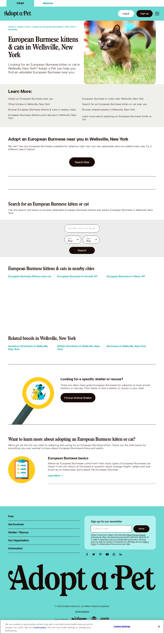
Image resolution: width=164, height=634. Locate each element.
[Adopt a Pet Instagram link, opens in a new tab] (114, 554)
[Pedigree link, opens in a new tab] (93, 618)
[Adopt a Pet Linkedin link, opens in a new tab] (120, 554)
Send (141, 528)
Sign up (144, 13)
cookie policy (39, 627)
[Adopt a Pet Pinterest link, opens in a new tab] (101, 554)
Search (82, 250)
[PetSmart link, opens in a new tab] (79, 619)
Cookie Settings (82, 611)
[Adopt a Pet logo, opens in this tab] (82, 583)
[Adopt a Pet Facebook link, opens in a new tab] (87, 554)
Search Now (82, 162)
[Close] (158, 626)
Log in (126, 13)
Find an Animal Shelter (78, 397)
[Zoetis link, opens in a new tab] (104, 618)
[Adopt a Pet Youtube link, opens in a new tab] (108, 554)
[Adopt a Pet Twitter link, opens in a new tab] (94, 554)
